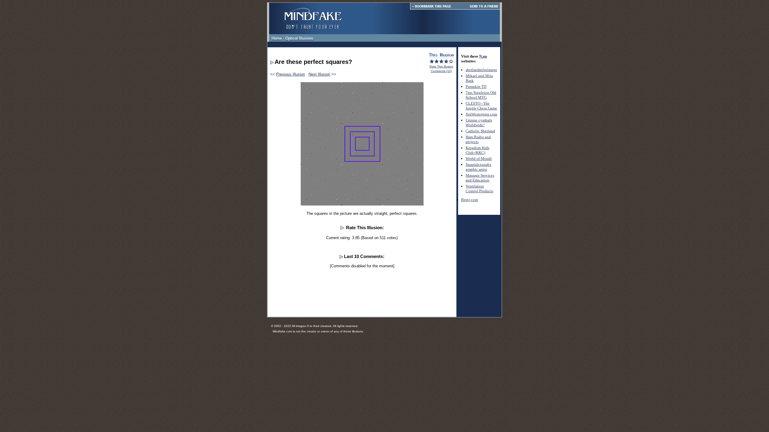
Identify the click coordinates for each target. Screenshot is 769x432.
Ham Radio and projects (478, 139)
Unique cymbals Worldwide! (479, 122)
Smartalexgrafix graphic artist (478, 167)
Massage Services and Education (480, 177)
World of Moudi (479, 158)
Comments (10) (441, 71)
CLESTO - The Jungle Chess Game (481, 105)
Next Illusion (319, 74)
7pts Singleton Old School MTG (481, 95)
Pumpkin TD (476, 86)
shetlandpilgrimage (481, 70)
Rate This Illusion (441, 66)
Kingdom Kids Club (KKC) (477, 150)
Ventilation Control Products (479, 188)
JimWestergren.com (481, 114)
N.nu (483, 56)
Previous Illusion (290, 74)
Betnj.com (469, 199)
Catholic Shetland (480, 131)
